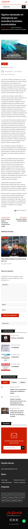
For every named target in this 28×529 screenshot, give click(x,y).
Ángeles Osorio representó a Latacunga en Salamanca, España (18, 391)
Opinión (17, 497)
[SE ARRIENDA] (5, 348)
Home (3, 27)
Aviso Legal (4, 480)
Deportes (22, 494)
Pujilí (3, 500)
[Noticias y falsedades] (5, 338)
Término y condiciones (19, 482)
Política (22, 497)
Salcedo (8, 500)
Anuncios (4, 494)
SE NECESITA (15, 357)
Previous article (6, 217)
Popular (14, 382)
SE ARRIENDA (15, 347)
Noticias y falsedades (17, 338)
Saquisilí (14, 500)
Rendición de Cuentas (19, 480)
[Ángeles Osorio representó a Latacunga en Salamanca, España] (5, 389)
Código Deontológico (6, 482)
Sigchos (8, 27)
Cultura (16, 494)
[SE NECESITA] (5, 357)
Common (22, 382)
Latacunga (10, 497)
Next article (23, 217)
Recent (5, 382)
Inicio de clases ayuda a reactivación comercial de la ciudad (5, 223)
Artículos (10, 494)
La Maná (4, 497)
